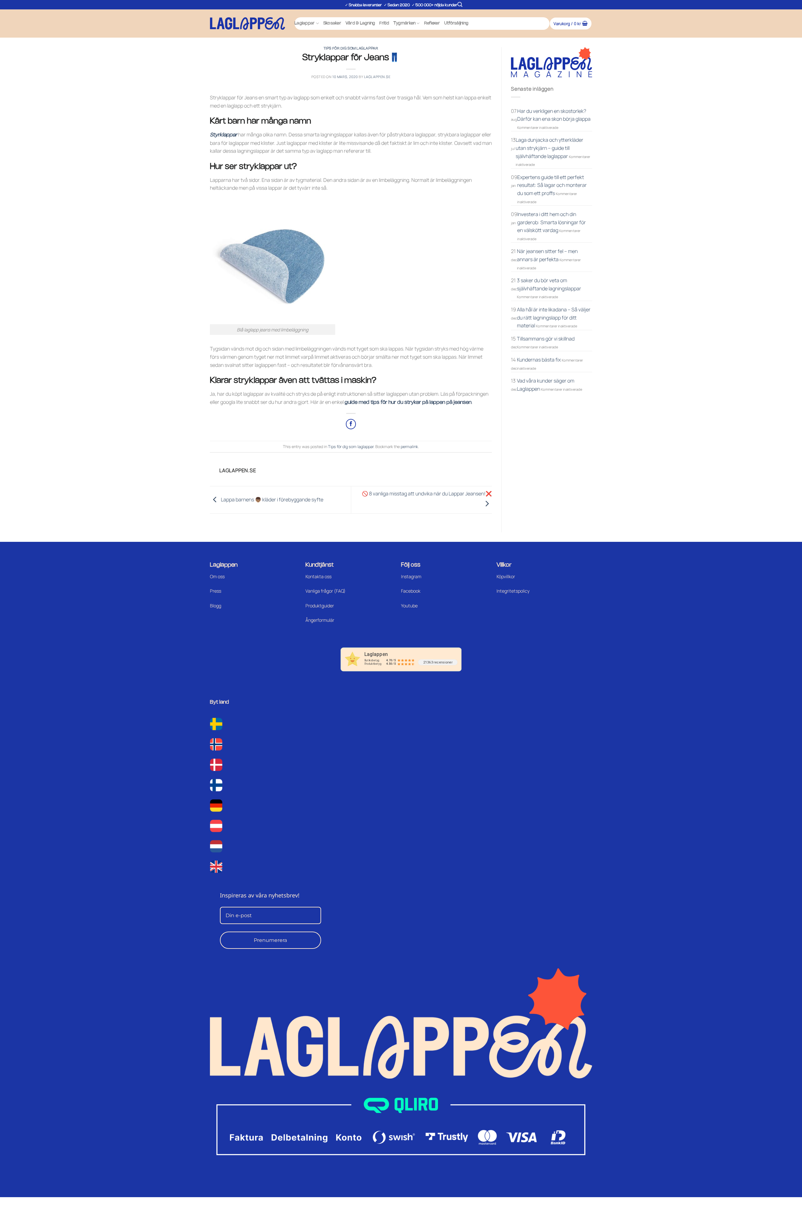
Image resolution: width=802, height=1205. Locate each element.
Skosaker (332, 23)
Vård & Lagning (360, 23)
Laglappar (304, 23)
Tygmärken (404, 23)
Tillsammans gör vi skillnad (546, 338)
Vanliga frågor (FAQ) (325, 591)
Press (215, 591)
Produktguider (319, 606)
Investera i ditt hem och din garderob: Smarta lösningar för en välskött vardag (551, 222)
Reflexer (432, 23)
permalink (409, 446)
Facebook (410, 591)
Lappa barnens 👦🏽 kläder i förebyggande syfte (271, 499)
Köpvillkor (506, 576)
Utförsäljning (456, 23)
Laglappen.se (377, 76)
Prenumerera (270, 940)
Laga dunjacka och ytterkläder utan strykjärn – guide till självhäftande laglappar (549, 147)
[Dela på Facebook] (351, 424)
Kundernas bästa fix (539, 359)
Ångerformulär (319, 620)
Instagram (411, 576)
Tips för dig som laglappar (351, 48)
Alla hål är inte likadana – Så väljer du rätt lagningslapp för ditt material (554, 317)
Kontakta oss (318, 576)
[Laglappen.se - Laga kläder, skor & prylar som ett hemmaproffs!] (247, 23)
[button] (459, 4)
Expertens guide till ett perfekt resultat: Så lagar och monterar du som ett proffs (552, 185)
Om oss (217, 576)
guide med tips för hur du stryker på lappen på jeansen (408, 402)
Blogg (215, 606)
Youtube (409, 606)
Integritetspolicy (513, 591)
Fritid (384, 23)
